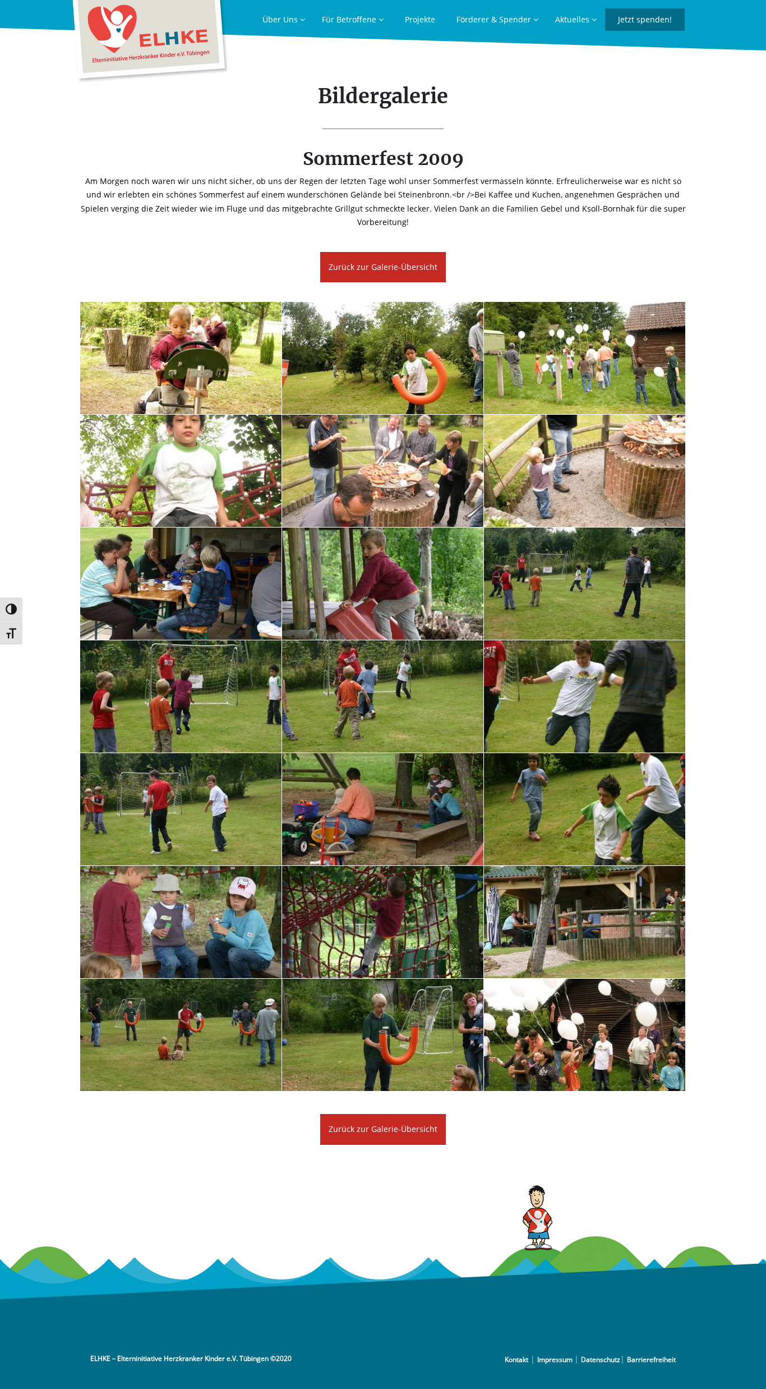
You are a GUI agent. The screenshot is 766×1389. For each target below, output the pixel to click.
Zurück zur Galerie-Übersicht (383, 267)
